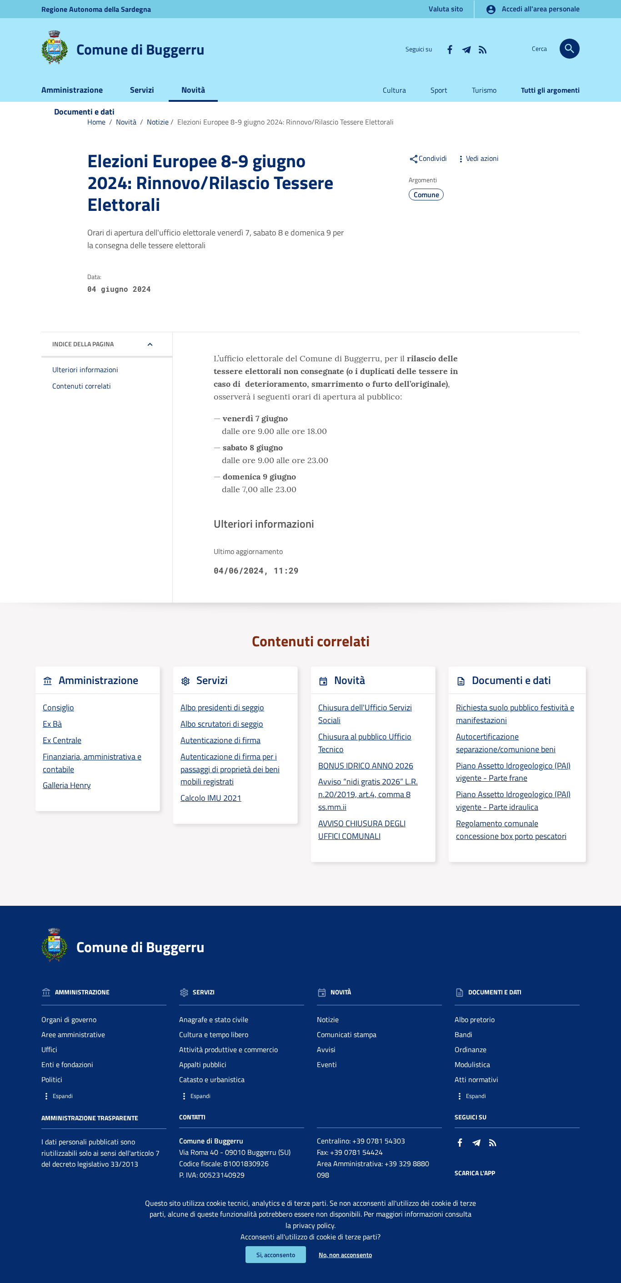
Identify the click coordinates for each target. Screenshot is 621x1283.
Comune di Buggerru (140, 49)
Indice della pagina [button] (83, 344)
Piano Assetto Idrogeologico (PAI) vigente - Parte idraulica (513, 800)
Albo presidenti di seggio (222, 707)
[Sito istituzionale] (54, 46)
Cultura (394, 90)
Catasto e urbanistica (212, 1079)
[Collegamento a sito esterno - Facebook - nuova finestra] (449, 48)
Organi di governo (68, 1019)
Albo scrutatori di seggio (221, 724)
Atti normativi (476, 1079)
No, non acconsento (345, 1254)
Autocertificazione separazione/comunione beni (506, 742)
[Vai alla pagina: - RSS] (482, 48)
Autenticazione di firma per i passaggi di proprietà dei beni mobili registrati (230, 769)
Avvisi (326, 1049)
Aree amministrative (73, 1034)
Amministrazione (72, 90)
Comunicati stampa (346, 1034)
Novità (193, 90)
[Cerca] (570, 49)
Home (96, 121)
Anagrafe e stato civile (213, 1019)
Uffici (49, 1049)
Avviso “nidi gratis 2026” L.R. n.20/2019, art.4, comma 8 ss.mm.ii (368, 794)
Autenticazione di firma (220, 740)
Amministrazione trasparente (89, 1118)
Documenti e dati (84, 111)
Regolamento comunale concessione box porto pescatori (511, 829)
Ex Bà (52, 724)
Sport (439, 90)
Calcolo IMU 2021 (210, 798)
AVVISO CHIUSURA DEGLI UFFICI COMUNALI (362, 829)
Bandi (463, 1034)
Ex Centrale (62, 740)
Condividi (433, 158)
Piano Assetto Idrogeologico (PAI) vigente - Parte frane (513, 771)
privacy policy (313, 1225)
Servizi (142, 90)
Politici (51, 1079)
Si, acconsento (275, 1254)
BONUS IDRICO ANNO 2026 (365, 765)
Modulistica (472, 1064)
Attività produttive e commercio (228, 1049)
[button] (103, 1096)
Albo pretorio (475, 1019)
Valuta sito (446, 8)
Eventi (327, 1064)
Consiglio (58, 707)
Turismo (484, 90)
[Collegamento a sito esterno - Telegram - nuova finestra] (466, 48)
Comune (426, 194)
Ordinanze (470, 1049)
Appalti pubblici (202, 1064)
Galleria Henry (67, 785)
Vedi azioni (482, 158)
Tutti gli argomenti (550, 90)
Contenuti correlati (81, 385)
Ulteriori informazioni (85, 369)
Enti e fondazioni (67, 1064)
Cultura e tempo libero (213, 1034)
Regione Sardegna (96, 9)
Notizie (158, 121)
